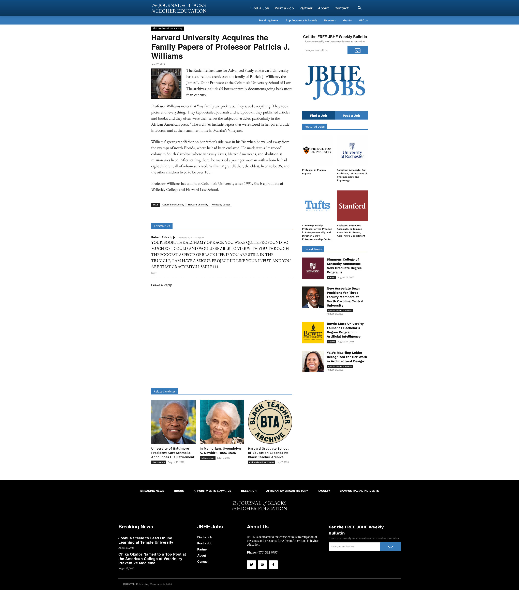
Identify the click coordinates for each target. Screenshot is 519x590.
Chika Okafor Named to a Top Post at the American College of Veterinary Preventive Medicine (152, 558)
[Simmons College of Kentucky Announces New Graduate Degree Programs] (313, 268)
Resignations (158, 462)
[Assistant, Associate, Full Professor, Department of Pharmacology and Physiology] (352, 150)
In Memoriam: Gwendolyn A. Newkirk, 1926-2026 (220, 451)
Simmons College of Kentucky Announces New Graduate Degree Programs (344, 266)
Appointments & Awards (340, 310)
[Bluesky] (251, 564)
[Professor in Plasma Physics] (317, 150)
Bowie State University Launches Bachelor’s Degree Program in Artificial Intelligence (345, 330)
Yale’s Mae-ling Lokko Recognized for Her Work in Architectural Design (347, 357)
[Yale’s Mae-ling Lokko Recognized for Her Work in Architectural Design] (313, 361)
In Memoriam (207, 457)
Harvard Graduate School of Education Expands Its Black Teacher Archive (268, 453)
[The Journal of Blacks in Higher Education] (178, 8)
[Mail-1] (262, 564)
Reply (154, 272)
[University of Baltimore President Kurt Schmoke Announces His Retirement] (173, 422)
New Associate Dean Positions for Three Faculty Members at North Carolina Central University (345, 296)
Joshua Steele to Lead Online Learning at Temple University (145, 540)
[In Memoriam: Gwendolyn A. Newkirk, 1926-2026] (222, 422)
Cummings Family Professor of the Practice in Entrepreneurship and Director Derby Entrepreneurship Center (317, 232)
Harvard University (198, 204)
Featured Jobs (315, 126)
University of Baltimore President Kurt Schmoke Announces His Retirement (172, 453)
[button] (360, 8)
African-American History (167, 28)
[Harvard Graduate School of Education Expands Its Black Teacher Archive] (270, 422)
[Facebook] (273, 564)
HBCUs (331, 277)
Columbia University (173, 204)
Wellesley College (221, 204)
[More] (253, 213)
